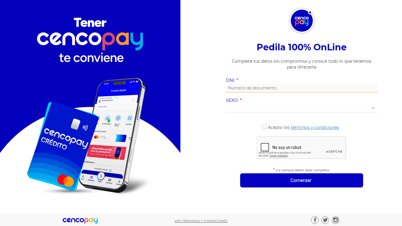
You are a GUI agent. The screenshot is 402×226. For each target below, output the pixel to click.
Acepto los (303, 127)
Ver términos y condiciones (201, 221)
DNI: (233, 80)
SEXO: (235, 100)
